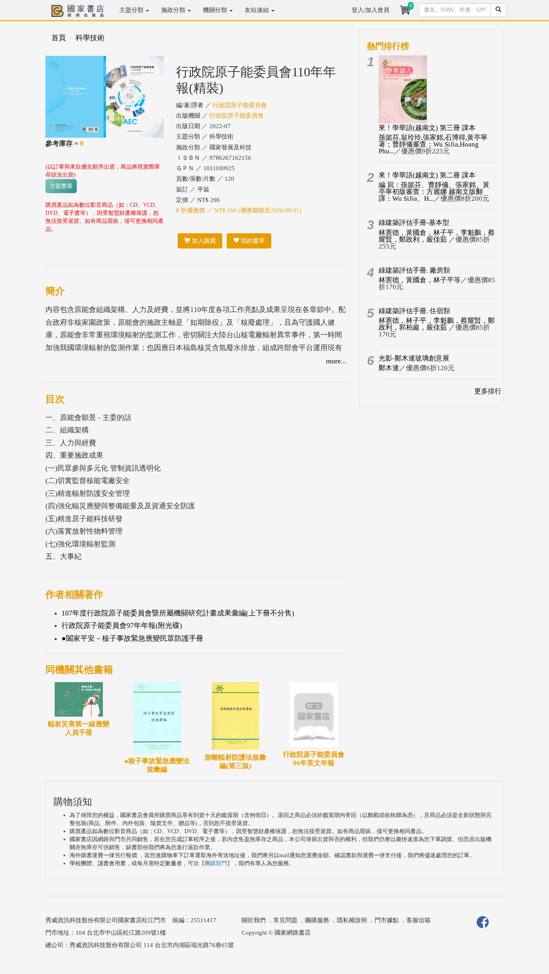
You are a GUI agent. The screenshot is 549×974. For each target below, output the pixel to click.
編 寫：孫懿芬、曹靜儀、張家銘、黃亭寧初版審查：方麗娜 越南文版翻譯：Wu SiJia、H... (434, 191)
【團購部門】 (216, 863)
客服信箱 (418, 920)
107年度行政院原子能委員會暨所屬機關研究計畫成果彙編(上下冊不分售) (177, 613)
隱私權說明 (352, 920)
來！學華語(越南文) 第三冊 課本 (427, 128)
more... (336, 361)
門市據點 (387, 920)
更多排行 (488, 391)
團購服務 (317, 920)
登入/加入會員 (370, 10)
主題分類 (132, 10)
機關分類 (216, 10)
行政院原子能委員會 (240, 105)
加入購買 (203, 241)
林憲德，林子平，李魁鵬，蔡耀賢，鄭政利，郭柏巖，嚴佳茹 (437, 324)
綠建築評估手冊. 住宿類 (414, 311)
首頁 (58, 38)
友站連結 (257, 10)
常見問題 (285, 920)
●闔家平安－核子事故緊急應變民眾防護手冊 (132, 638)
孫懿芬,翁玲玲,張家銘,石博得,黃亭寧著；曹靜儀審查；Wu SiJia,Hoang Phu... (433, 144)
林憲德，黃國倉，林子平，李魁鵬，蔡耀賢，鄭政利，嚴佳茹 (437, 236)
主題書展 (61, 186)
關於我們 (254, 920)
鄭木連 (389, 368)
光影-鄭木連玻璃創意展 (414, 358)
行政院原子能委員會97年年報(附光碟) (121, 625)
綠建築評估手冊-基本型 (414, 222)
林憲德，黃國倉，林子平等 (420, 280)
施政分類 (174, 10)
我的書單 (252, 241)
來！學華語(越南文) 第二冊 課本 (427, 175)
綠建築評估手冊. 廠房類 (414, 270)
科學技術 (90, 38)
